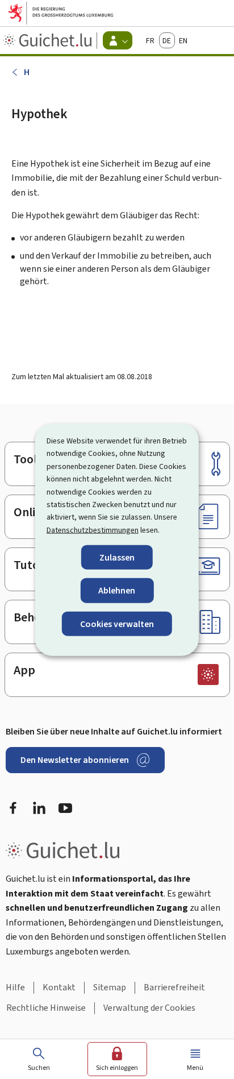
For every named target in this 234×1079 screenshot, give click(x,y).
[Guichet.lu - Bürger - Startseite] (48, 40)
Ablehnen (116, 590)
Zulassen (117, 557)
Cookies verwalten (117, 623)
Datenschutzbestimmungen (93, 529)
